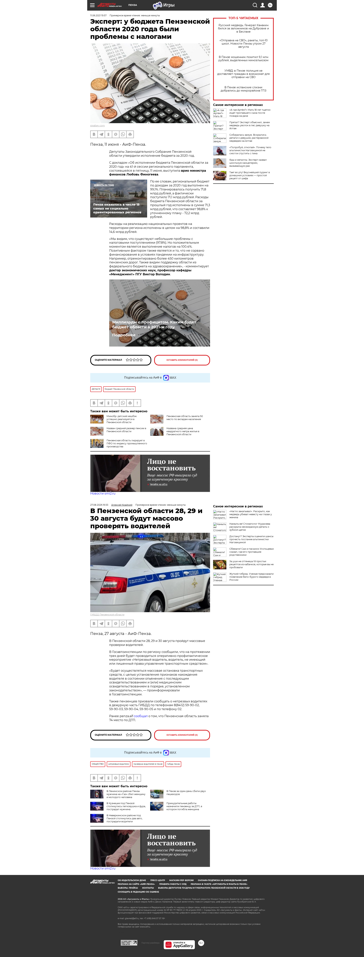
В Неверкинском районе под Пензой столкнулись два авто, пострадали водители (125, 818)
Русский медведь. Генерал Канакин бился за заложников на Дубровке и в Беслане (243, 28)
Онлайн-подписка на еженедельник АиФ (222, 880)
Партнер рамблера (150, 943)
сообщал (141, 716)
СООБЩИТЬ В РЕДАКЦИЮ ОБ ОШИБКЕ (138, 892)
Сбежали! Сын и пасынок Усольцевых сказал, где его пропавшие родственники (251, 551)
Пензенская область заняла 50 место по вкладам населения (184, 418)
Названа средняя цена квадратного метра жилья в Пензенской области (182, 431)
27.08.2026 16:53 (99, 504)
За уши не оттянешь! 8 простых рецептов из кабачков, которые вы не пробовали (251, 564)
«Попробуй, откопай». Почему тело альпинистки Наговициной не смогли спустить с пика (250, 150)
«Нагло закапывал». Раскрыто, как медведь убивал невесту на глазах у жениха (250, 514)
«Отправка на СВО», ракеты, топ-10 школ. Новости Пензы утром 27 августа (244, 44)
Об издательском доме (132, 880)
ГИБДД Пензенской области (107, 614)
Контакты (148, 888)
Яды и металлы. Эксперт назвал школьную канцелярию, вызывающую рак (248, 162)
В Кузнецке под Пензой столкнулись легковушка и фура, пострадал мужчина (126, 806)
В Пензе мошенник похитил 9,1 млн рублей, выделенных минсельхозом (243, 59)
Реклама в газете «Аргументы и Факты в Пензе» (219, 884)
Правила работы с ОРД (172, 884)
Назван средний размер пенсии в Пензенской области (126, 430)
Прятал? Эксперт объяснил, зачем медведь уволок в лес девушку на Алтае (249, 125)
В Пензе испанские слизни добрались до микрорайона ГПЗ (243, 89)
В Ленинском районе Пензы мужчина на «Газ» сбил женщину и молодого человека (126, 794)
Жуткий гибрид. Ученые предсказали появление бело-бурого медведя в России (251, 576)
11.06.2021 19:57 (98, 15)
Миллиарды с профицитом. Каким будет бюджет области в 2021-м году (154, 324)
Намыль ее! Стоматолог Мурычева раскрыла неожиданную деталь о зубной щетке (249, 526)
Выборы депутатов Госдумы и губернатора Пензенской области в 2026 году (204, 888)
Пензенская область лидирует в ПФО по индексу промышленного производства (127, 443)
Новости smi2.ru (102, 493)
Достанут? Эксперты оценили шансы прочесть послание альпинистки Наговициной (251, 539)
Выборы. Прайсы (128, 888)
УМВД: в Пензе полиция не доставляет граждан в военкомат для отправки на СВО (243, 74)
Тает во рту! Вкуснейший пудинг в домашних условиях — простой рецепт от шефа (249, 175)
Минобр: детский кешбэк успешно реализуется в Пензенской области (122, 419)
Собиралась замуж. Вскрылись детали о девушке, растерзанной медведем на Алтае (248, 137)
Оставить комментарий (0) (182, 360)
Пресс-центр (157, 880)
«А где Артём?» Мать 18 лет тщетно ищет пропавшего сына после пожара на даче (250, 112)
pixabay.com (97, 125)
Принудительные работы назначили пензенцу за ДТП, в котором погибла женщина (184, 806)
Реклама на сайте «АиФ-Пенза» (136, 884)
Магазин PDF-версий (181, 880)
